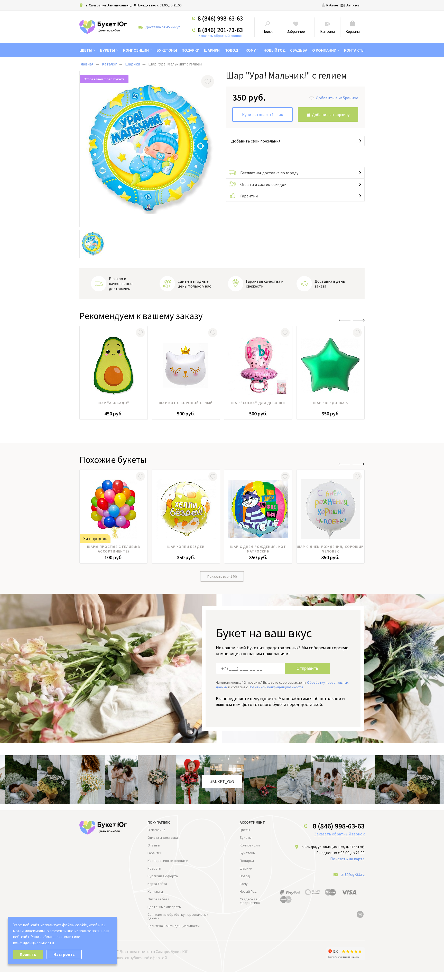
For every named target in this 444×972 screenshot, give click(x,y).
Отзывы (153, 845)
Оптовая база (158, 899)
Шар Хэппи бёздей (186, 546)
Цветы (85, 50)
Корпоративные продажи (167, 860)
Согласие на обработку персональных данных (177, 916)
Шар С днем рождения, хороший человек (330, 549)
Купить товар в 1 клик (262, 114)
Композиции (136, 50)
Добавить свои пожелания (255, 141)
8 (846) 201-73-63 (220, 30)
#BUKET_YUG (222, 781)
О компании (324, 50)
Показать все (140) (222, 576)
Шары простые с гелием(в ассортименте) (113, 549)
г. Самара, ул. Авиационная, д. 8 (111, 5)
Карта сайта (157, 883)
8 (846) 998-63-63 (220, 18)
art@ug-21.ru (353, 874)
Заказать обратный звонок (220, 35)
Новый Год (274, 50)
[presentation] (344, 320)
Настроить (64, 954)
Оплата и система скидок (263, 184)
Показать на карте (347, 858)
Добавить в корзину (330, 114)
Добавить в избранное (337, 97)
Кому (251, 50)
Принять (28, 954)
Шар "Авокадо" (113, 403)
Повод (231, 50)
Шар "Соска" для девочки (258, 403)
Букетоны (166, 50)
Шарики (212, 50)
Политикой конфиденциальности (276, 687)
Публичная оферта (162, 876)
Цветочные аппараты (164, 907)
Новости (154, 868)
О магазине (156, 830)
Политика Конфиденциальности (173, 926)
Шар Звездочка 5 (330, 403)
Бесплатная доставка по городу (269, 172)
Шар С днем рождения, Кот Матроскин (258, 549)
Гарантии (249, 195)
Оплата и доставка (162, 837)
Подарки (190, 50)
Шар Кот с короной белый (186, 403)
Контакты (354, 50)
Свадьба (298, 50)
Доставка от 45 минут (162, 27)
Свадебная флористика (250, 900)
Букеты (107, 50)
